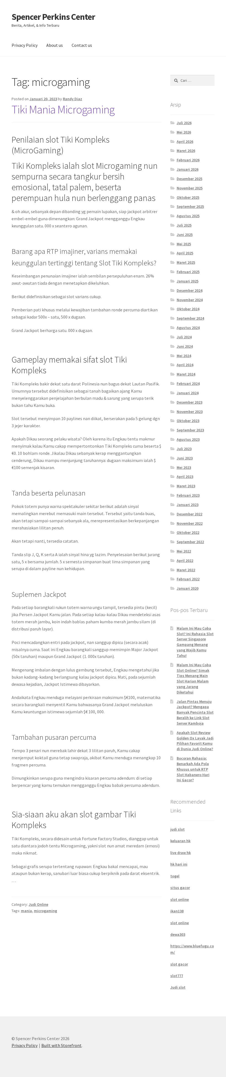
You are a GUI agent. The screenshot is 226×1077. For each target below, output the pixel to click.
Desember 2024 (189, 290)
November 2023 (190, 411)
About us (54, 45)
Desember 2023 (189, 402)
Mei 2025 (184, 243)
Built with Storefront (61, 1045)
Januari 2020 (187, 588)
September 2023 (190, 430)
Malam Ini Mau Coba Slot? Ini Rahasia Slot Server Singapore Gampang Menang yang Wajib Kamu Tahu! (195, 642)
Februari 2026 (188, 159)
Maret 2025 (186, 262)
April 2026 (185, 141)
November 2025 (190, 188)
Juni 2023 (185, 458)
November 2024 (190, 299)
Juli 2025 (184, 225)
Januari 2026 (187, 169)
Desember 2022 (189, 514)
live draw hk (180, 852)
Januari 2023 (187, 504)
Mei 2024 (184, 355)
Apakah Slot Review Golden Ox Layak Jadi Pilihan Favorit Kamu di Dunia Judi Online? (195, 740)
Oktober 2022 (188, 532)
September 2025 (190, 206)
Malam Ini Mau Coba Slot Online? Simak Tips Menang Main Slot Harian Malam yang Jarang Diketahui (194, 678)
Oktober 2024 (188, 308)
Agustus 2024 (188, 327)
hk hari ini (178, 864)
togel (174, 876)
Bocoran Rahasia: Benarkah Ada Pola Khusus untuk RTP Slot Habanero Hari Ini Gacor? (193, 769)
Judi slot (177, 987)
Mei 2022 (184, 551)
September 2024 (190, 318)
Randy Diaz (72, 98)
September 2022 (190, 541)
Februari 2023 (188, 495)
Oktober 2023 (188, 420)
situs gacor (180, 887)
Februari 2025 (188, 271)
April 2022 (185, 560)
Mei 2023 (184, 467)
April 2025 (185, 253)
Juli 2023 (184, 448)
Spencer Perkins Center (53, 16)
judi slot (177, 829)
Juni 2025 (185, 234)
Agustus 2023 (188, 439)
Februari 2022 (188, 578)
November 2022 (190, 523)
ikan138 (177, 911)
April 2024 (185, 364)
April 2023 (185, 476)
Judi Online (38, 904)
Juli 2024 (184, 336)
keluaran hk (180, 840)
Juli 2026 (184, 122)
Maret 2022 (186, 569)
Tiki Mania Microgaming (63, 109)
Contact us (82, 45)
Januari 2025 (187, 281)
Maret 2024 (186, 374)
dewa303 (177, 934)
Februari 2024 (188, 383)
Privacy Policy (24, 45)
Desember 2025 (189, 178)
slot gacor (179, 964)
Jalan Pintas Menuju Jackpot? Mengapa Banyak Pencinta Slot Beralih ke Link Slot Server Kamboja (195, 712)
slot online (179, 899)
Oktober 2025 (188, 197)
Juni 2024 (185, 346)
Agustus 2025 (188, 215)
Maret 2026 (186, 150)
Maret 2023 (186, 485)
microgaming (45, 910)
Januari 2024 (187, 392)
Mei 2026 (184, 132)
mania (26, 910)
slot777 (176, 975)
